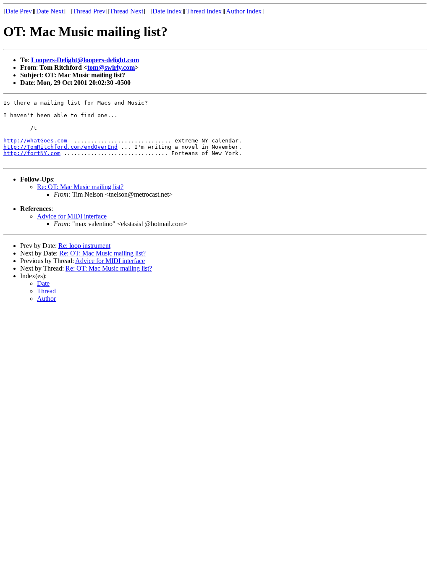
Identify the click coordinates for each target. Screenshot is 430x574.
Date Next (49, 11)
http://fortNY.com (31, 153)
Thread (46, 291)
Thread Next (126, 11)
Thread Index (204, 11)
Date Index (167, 11)
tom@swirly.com (111, 67)
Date (43, 283)
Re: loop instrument (84, 245)
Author (46, 298)
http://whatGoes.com (35, 140)
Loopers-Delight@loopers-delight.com (85, 59)
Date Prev (18, 11)
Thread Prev (89, 11)
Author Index (244, 11)
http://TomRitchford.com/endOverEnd (60, 147)
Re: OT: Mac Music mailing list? (80, 186)
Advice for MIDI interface (72, 216)
